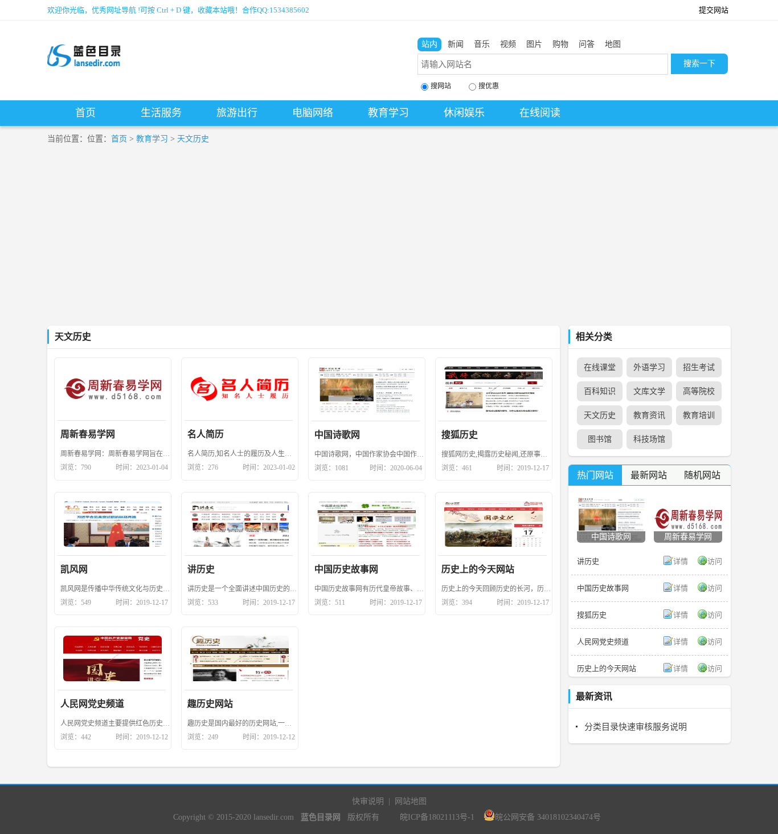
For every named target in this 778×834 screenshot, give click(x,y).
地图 (613, 44)
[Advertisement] (389, 240)
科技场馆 (649, 439)
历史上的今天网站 (477, 569)
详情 (680, 561)
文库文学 (649, 391)
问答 (587, 44)
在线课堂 (600, 367)
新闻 (456, 44)
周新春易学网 (87, 434)
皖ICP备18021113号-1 (437, 817)
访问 (714, 561)
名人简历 (205, 434)
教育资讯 (649, 415)
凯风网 (74, 569)
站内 (429, 44)
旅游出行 (236, 113)
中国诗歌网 (337, 435)
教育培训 (699, 415)
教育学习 (388, 113)
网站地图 (411, 801)
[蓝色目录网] (84, 46)
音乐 (482, 44)
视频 (508, 44)
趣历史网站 (210, 704)
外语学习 (649, 367)
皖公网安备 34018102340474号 (548, 817)
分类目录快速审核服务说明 (635, 726)
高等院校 (699, 391)
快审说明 (368, 801)
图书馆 (600, 439)
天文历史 (193, 139)
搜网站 (441, 86)
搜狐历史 (459, 435)
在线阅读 (539, 113)
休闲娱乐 (464, 113)
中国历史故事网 (346, 569)
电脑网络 (312, 113)
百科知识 (600, 391)
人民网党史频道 (92, 704)
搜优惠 (488, 86)
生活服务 (161, 113)
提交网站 (713, 10)
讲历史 (201, 569)
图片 (534, 44)
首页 (85, 113)
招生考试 (699, 367)
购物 (560, 44)
